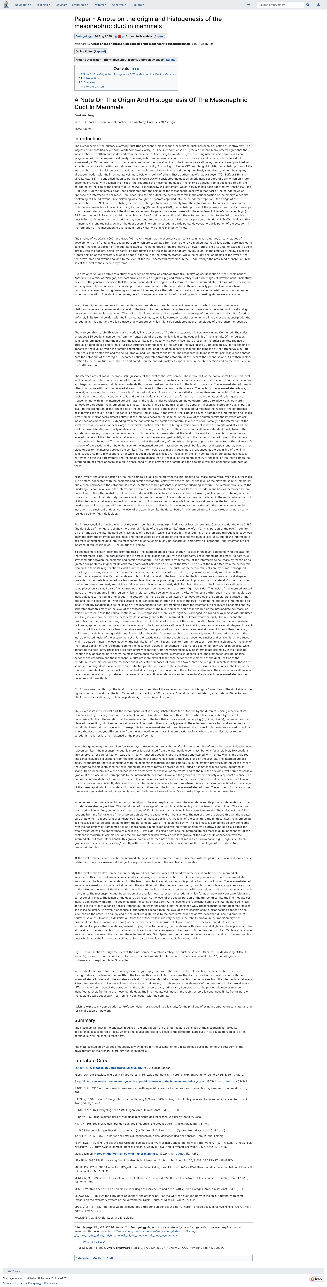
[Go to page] (307, 5)
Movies (60, 4)
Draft (109, 1258)
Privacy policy (10, 1283)
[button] (159, 36)
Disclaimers (50, 1283)
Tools (15, 1271)
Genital (97, 1258)
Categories (82, 1258)
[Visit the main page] (6, 5)
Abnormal (118, 4)
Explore (137, 4)
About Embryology (31, 1283)
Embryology (84, 36)
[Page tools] (249, 4)
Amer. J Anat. (223, 1081)
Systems (99, 4)
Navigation (22, 4)
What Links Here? (94, 1242)
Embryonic (79, 4)
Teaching (42, 4)
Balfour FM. (81, 1067)
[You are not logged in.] (319, 4)
